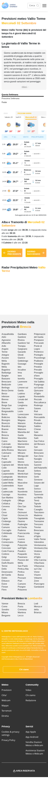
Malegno (22, 426)
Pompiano (39, 340)
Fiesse (5, 587)
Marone (21, 447)
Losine (21, 408)
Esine (4, 584)
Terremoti (6, 710)
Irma (20, 373)
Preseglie (38, 364)
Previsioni (6, 690)
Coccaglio (6, 530)
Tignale (37, 503)
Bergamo (6, 615)
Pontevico (38, 352)
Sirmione (38, 480)
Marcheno (22, 441)
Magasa (21, 420)
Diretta (5, 715)
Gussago (22, 364)
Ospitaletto (23, 518)
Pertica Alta (23, 569)
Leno (20, 384)
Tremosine (39, 521)
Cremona (22, 609)
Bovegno (6, 420)
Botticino (6, 417)
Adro (4, 337)
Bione (4, 402)
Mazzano (22, 450)
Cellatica (6, 503)
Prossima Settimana (10, 98)
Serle (36, 477)
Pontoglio (38, 355)
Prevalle (38, 370)
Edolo (4, 578)
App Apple (31, 731)
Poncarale (39, 343)
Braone (5, 429)
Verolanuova (40, 545)
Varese (5, 603)
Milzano (21, 453)
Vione (37, 572)
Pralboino (38, 361)
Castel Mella (7, 483)
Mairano (21, 423)
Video (28, 690)
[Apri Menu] (44, 5)
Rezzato (38, 399)
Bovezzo (6, 423)
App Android (32, 736)
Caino (4, 441)
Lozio (20, 411)
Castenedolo (8, 486)
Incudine (22, 370)
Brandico (6, 426)
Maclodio (22, 417)
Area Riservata (25, 771)
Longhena (22, 405)
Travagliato (39, 518)
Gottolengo (23, 361)
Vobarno (38, 578)
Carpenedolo (8, 474)
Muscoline (22, 483)
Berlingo (6, 387)
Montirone (22, 477)
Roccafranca (40, 402)
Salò (36, 438)
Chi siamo (24, 669)
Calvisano (6, 453)
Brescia (5, 435)
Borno (4, 414)
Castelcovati (7, 480)
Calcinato (6, 444)
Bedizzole (6, 384)
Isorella (21, 378)
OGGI (6, 113)
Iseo (20, 376)
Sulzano (38, 492)
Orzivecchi (23, 515)
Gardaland (39, 587)
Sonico (37, 489)
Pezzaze (22, 578)
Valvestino (39, 542)
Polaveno (22, 590)
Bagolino (6, 370)
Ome (20, 503)
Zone (36, 581)
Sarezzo (38, 462)
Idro (19, 367)
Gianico (21, 358)
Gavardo (22, 352)
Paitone (21, 542)
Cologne (6, 539)
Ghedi (20, 355)
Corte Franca (8, 551)
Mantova (22, 612)
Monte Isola (23, 465)
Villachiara (39, 563)
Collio (4, 536)
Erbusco (5, 581)
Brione (5, 438)
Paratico (22, 551)
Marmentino (23, 444)
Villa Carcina (40, 560)
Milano (5, 612)
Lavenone (22, 382)
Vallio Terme (40, 539)
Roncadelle (39, 417)
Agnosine (6, 340)
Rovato (37, 420)
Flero (4, 590)
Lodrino (21, 393)
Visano (37, 575)
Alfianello (6, 343)
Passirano (22, 557)
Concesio (6, 548)
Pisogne (22, 587)
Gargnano (22, 349)
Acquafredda (8, 334)
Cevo (4, 512)
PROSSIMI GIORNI (24, 113)
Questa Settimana (10, 94)
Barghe (5, 376)
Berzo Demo (7, 390)
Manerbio (22, 438)
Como (4, 606)
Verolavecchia (40, 548)
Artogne (5, 355)
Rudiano (38, 423)
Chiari (4, 515)
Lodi (36, 603)
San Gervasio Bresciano (39, 450)
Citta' (4, 695)
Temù (36, 500)
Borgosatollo (8, 411)
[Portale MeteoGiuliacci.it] (9, 6)
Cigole (5, 518)
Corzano (6, 560)
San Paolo (23, 566)
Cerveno (6, 506)
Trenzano (38, 524)
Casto (4, 489)
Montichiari (23, 474)
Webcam (6, 700)
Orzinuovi (22, 512)
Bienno (5, 399)
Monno (21, 462)
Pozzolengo (39, 358)
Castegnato (7, 477)
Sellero (37, 471)
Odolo (20, 497)
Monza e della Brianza (38, 609)
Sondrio (5, 609)
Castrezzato (7, 492)
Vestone (38, 551)
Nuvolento (22, 492)
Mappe (5, 705)
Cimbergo (6, 521)
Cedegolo (6, 500)
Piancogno (39, 584)
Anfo (4, 346)
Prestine (38, 367)
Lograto (21, 396)
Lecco (20, 615)
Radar (4, 102)
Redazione (31, 700)
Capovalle (6, 462)
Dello (4, 569)
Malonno (22, 429)
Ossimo (21, 521)
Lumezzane (23, 414)
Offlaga (21, 500)
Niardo (21, 489)
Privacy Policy (8, 740)
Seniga (37, 474)
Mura (20, 480)
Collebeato (7, 533)
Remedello (39, 396)
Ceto (4, 509)
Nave (20, 486)
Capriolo (6, 471)
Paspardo (22, 554)
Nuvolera (22, 494)
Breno (4, 432)
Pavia (20, 606)
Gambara (22, 334)
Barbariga (6, 373)
